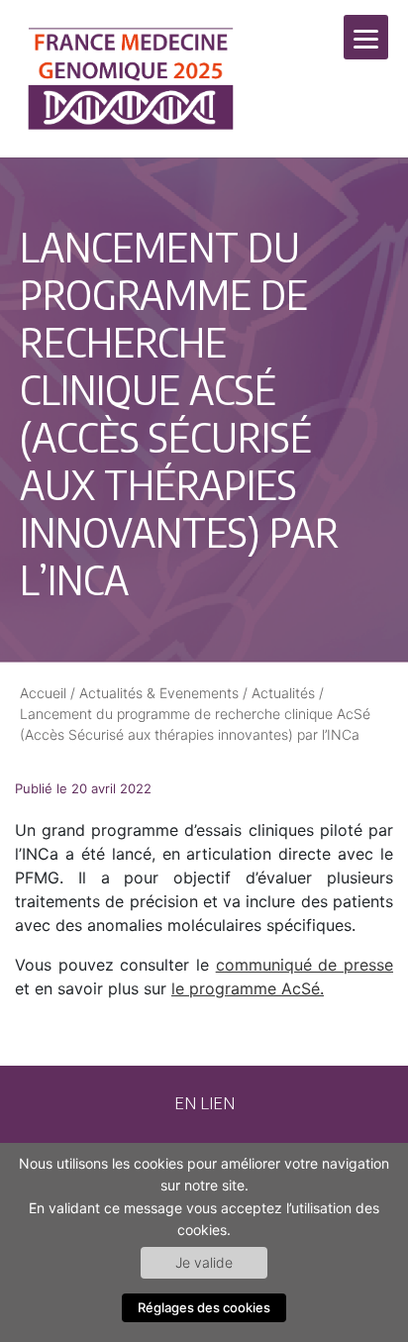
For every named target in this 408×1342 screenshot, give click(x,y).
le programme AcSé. (247, 988)
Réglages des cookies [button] (204, 1307)
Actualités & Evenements (159, 692)
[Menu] (366, 37)
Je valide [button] (204, 1262)
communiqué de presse (304, 965)
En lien (204, 1102)
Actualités (283, 692)
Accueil (43, 692)
